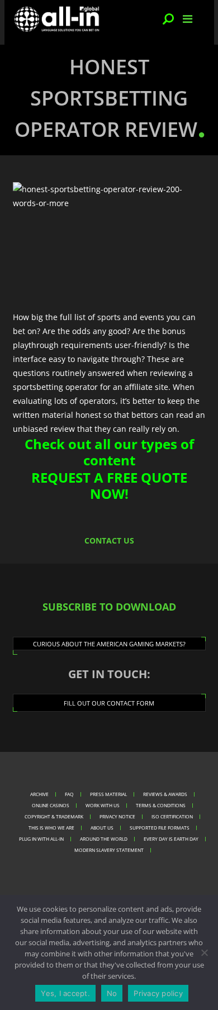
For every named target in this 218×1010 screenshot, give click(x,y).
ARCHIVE (39, 794)
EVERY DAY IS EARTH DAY (171, 839)
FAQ (69, 794)
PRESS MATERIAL (108, 794)
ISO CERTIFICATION (172, 816)
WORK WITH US (103, 805)
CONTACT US (109, 540)
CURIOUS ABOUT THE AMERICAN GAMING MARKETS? (109, 644)
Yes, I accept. (65, 993)
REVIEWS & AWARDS (165, 794)
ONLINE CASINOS (50, 805)
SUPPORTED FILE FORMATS (159, 828)
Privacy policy (158, 993)
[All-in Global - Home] (57, 19)
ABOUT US (102, 828)
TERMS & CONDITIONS (161, 805)
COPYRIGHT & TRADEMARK (54, 816)
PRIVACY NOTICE (117, 816)
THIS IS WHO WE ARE (51, 828)
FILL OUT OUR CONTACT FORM (109, 703)
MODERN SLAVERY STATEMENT (109, 850)
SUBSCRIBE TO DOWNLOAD (109, 606)
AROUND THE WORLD (103, 839)
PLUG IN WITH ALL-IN (41, 839)
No (112, 993)
